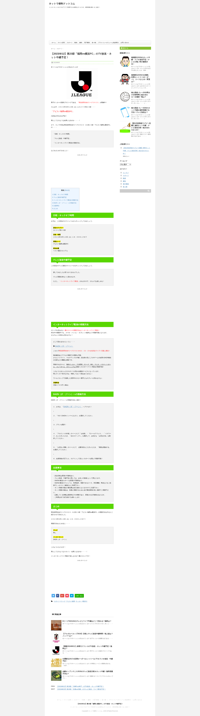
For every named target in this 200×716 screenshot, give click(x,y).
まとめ (55, 208)
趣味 (80, 42)
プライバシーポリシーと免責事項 (108, 42)
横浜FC (84, 601)
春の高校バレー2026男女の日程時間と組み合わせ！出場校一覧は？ (140, 95)
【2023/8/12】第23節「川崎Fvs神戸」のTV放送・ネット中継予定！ (80, 686)
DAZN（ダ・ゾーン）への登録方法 (64, 203)
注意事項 (55, 206)
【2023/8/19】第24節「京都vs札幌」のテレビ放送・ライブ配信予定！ (81, 689)
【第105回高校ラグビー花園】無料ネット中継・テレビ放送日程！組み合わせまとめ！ (136, 150)
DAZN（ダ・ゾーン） (64, 346)
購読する (125, 48)
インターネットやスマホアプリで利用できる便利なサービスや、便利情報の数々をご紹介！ (100, 707)
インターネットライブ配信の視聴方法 (65, 200)
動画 (75, 42)
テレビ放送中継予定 (59, 197)
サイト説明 (61, 42)
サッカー (79, 601)
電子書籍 (87, 42)
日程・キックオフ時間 (60, 194)
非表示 (67, 190)
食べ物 (94, 42)
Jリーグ (62, 601)
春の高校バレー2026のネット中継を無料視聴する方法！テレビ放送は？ (140, 110)
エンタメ (126, 172)
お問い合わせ (125, 42)
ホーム (54, 42)
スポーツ (69, 42)
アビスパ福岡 (70, 601)
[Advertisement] (100, 24)
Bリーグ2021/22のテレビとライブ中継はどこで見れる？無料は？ (86, 621)
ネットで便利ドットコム (62, 3)
